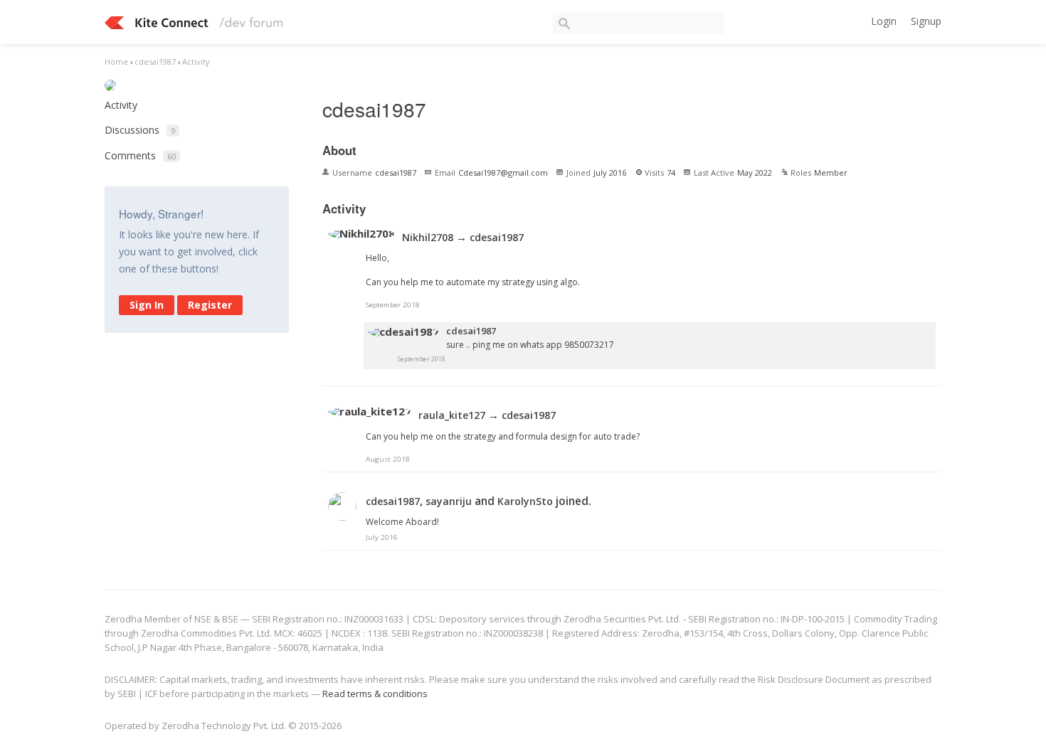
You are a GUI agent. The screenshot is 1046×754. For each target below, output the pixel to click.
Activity (121, 105)
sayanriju (449, 501)
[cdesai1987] (403, 332)
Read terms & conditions (375, 693)
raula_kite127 (451, 415)
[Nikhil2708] (361, 234)
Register (210, 305)
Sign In (147, 305)
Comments (140, 155)
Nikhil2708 (427, 237)
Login (884, 21)
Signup (926, 21)
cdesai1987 (497, 237)
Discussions (140, 130)
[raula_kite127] (369, 412)
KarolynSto (525, 501)
